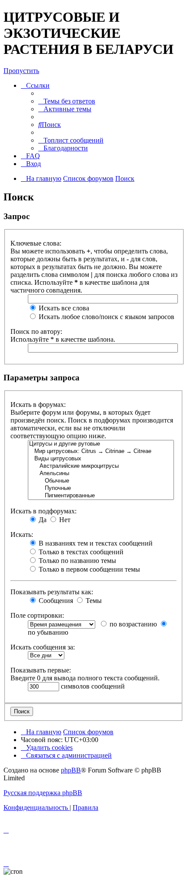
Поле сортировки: (37, 615)
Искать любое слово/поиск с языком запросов (105, 316)
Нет (63, 519)
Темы (93, 600)
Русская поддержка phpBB (42, 792)
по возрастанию (132, 624)
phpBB (71, 770)
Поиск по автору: (36, 331)
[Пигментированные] (101, 495)
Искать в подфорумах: (43, 511)
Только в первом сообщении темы (88, 569)
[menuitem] (66, 101)
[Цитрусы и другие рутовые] (101, 444)
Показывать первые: (40, 670)
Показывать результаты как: (51, 592)
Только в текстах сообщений (80, 552)
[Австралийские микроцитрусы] (101, 466)
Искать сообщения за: (42, 647)
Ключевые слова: (35, 243)
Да (42, 519)
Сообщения (55, 600)
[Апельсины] (101, 473)
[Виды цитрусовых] (101, 459)
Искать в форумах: (38, 404)
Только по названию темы (76, 560)
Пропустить (21, 70)
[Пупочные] (101, 488)
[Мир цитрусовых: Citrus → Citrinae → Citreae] (101, 451)
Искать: (21, 534)
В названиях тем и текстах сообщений (95, 543)
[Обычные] (101, 481)
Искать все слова (63, 308)
